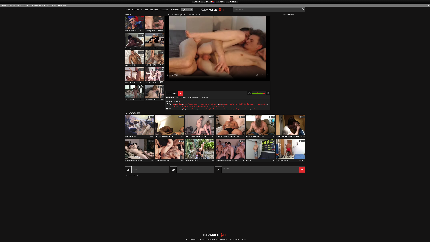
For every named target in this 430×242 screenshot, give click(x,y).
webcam (257, 104)
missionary (192, 106)
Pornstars (174, 9)
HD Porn (221, 2)
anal (174, 104)
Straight (247, 109)
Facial (200, 109)
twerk (222, 106)
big (220, 104)
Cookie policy (234, 239)
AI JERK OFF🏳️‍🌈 (209, 2)
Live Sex (197, 2)
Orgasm (227, 109)
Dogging (194, 109)
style (198, 106)
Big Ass (188, 109)
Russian (242, 109)
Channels (164, 9)
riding (174, 106)
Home (127, 9)
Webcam (260, 109)
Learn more (62, 5)
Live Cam (220, 109)
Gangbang (206, 109)
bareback (179, 104)
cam (208, 106)
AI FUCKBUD (232, 2)
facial (241, 104)
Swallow (254, 109)
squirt (217, 106)
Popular (135, 9)
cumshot (196, 104)
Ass (184, 109)
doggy (251, 104)
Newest (144, 9)
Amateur (179, 109)
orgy (178, 106)
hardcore (235, 104)
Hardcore (213, 109)
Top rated (154, 9)
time (265, 104)
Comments (173, 93)
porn (230, 104)
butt (262, 104)
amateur (206, 104)
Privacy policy (224, 239)
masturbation (214, 104)
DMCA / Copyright (190, 239)
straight (246, 104)
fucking (190, 104)
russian (212, 106)
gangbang (184, 106)
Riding (237, 109)
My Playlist (186, 10)
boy (226, 104)
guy (223, 104)
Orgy (232, 109)
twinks (185, 104)
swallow (203, 106)
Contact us (201, 239)
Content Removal (212, 239)
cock (201, 104)
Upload (243, 239)
